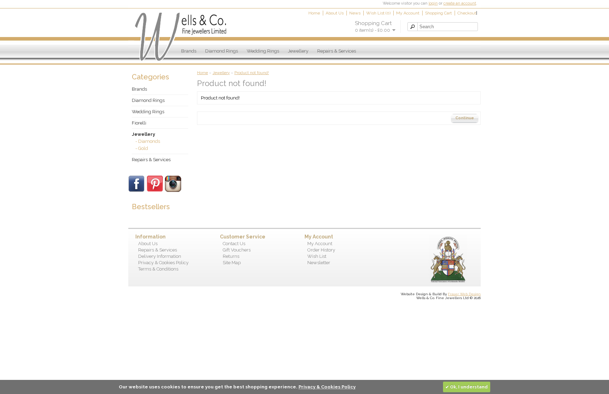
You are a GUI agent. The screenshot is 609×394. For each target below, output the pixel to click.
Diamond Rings (221, 51)
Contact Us (234, 243)
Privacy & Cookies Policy (163, 262)
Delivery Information (159, 256)
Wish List (316, 256)
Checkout (466, 13)
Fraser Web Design (464, 294)
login (433, 3)
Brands (188, 51)
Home (314, 13)
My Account (407, 13)
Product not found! (251, 73)
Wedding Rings (263, 51)
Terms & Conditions (158, 269)
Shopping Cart (438, 13)
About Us (335, 13)
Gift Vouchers (237, 250)
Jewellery (298, 51)
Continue (464, 118)
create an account (459, 3)
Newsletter (318, 262)
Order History (321, 250)
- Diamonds (147, 141)
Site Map (232, 262)
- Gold (141, 148)
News (355, 13)
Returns (231, 256)
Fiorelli (139, 123)
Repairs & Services (336, 51)
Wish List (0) (378, 13)
